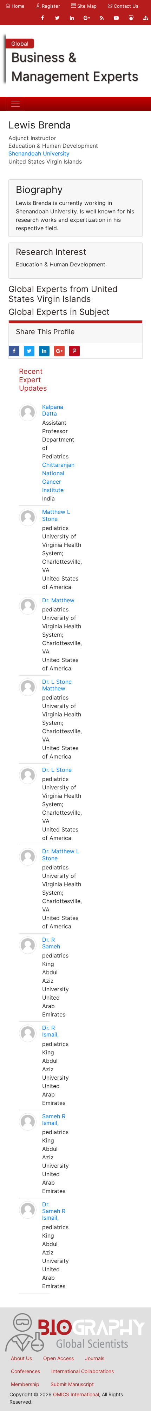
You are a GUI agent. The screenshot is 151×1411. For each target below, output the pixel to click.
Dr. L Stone (57, 769)
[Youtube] (116, 18)
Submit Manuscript (72, 1384)
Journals (94, 1358)
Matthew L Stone (56, 515)
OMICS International (76, 1394)
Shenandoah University (39, 153)
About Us (21, 1358)
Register (50, 6)
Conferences (25, 1371)
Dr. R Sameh (51, 943)
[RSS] (101, 18)
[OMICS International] (75, 1331)
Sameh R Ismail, (53, 1119)
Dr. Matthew (58, 600)
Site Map (86, 6)
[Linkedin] (72, 18)
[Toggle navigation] (15, 104)
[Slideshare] (131, 18)
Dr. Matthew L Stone (60, 854)
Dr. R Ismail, (50, 1031)
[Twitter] (57, 18)
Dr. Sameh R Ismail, (53, 1211)
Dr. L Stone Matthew (57, 685)
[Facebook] (42, 18)
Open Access (58, 1358)
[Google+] (86, 18)
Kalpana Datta (52, 410)
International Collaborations (82, 1371)
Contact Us (125, 6)
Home (17, 6)
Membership (25, 1384)
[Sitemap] (145, 18)
